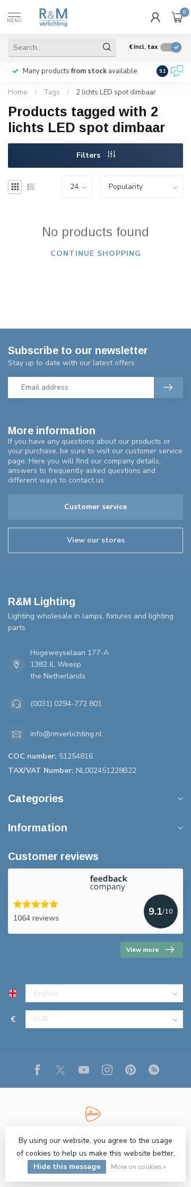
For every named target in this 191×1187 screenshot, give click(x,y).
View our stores (96, 540)
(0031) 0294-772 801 (66, 704)
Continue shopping (95, 253)
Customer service (95, 507)
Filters (89, 155)
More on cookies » (138, 1166)
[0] (177, 17)
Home (18, 92)
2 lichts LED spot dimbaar (116, 92)
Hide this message (66, 1167)
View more (142, 949)
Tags (52, 92)
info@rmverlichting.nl (66, 734)
